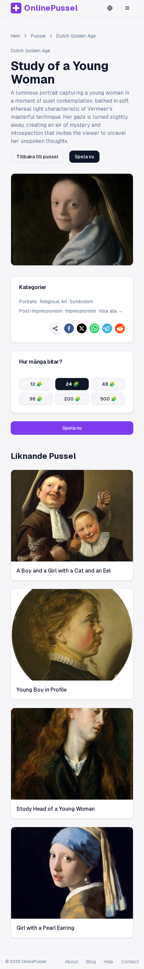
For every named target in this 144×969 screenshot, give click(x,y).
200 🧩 (72, 399)
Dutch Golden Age (76, 36)
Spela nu (84, 157)
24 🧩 (72, 384)
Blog (91, 962)
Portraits (28, 302)
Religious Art (53, 302)
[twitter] (82, 328)
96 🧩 (35, 399)
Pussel (38, 36)
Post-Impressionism (41, 311)
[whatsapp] (94, 328)
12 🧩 (36, 384)
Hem (15, 36)
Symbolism (81, 302)
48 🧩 (108, 384)
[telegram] (107, 328)
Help (108, 962)
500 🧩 (108, 399)
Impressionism (80, 311)
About (71, 962)
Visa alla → (111, 311)
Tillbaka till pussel (37, 157)
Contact (130, 962)
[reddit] (120, 328)
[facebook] (69, 328)
